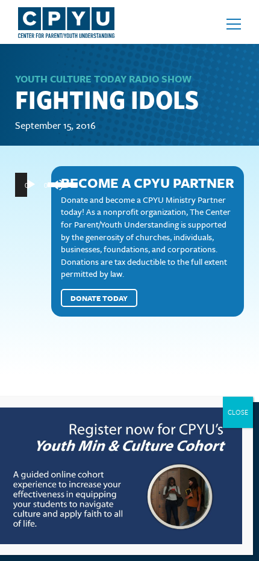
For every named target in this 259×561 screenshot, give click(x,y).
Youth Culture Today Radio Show (103, 79)
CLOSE (238, 412)
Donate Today (99, 298)
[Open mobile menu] (233, 24)
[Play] (31, 185)
